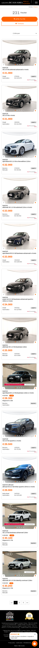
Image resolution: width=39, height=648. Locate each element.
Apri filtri (20, 19)
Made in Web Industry (19, 645)
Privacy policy (11, 642)
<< (12, 602)
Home (30, 7)
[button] (15, 64)
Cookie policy (19, 642)
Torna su (20, 23)
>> (27, 602)
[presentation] (3, 64)
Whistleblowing (27, 642)
